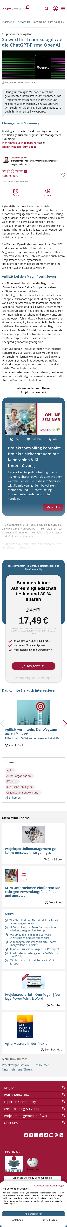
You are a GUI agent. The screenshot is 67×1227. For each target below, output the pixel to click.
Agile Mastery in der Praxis (26, 1043)
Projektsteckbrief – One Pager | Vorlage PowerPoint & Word (33, 996)
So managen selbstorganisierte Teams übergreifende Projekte (32, 943)
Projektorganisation (15, 1065)
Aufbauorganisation (18, 776)
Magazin (10, 1087)
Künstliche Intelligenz (19, 787)
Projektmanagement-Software (26, 1116)
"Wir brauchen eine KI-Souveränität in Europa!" (32, 962)
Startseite (8, 22)
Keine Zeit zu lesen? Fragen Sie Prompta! (34, 949)
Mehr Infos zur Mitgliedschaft (20, 143)
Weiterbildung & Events (21, 1108)
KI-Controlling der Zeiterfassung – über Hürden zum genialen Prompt (33, 929)
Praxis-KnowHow (16, 1094)
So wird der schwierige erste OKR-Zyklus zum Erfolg (33, 954)
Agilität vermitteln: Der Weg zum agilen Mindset (31, 731)
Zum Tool (56, 1005)
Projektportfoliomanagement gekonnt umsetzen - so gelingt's (31, 850)
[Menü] (62, 8)
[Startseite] (16, 8)
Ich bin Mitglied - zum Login (19, 147)
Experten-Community (20, 1101)
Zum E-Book (16, 745)
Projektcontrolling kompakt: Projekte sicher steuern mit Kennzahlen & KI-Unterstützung (34, 456)
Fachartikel (23, 22)
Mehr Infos (55, 902)
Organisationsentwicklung (22, 792)
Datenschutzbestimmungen (49, 1185)
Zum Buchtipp (53, 1049)
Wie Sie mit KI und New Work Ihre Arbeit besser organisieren (33, 921)
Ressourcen (42, 1065)
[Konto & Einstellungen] (55, 8)
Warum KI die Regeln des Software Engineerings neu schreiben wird (30, 936)
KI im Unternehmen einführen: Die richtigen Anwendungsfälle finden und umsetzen (32, 892)
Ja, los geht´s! (33, 666)
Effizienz (11, 781)
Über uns (11, 1123)
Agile (9, 770)
